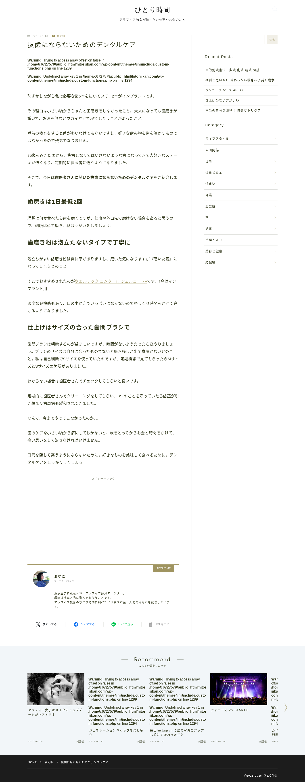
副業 (208, 195)
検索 (272, 39)
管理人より (213, 240)
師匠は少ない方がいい (222, 100)
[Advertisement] (103, 517)
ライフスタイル (217, 138)
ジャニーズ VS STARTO (224, 90)
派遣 (208, 228)
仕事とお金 (213, 172)
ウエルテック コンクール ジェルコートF (111, 281)
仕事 (208, 161)
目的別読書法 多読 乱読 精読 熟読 (234, 70)
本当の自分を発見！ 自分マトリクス (233, 110)
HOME (32, 762)
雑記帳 (60, 36)
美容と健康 (213, 251)
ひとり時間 (152, 9)
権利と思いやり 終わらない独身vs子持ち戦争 (240, 80)
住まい (210, 183)
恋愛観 (210, 206)
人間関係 (212, 150)
